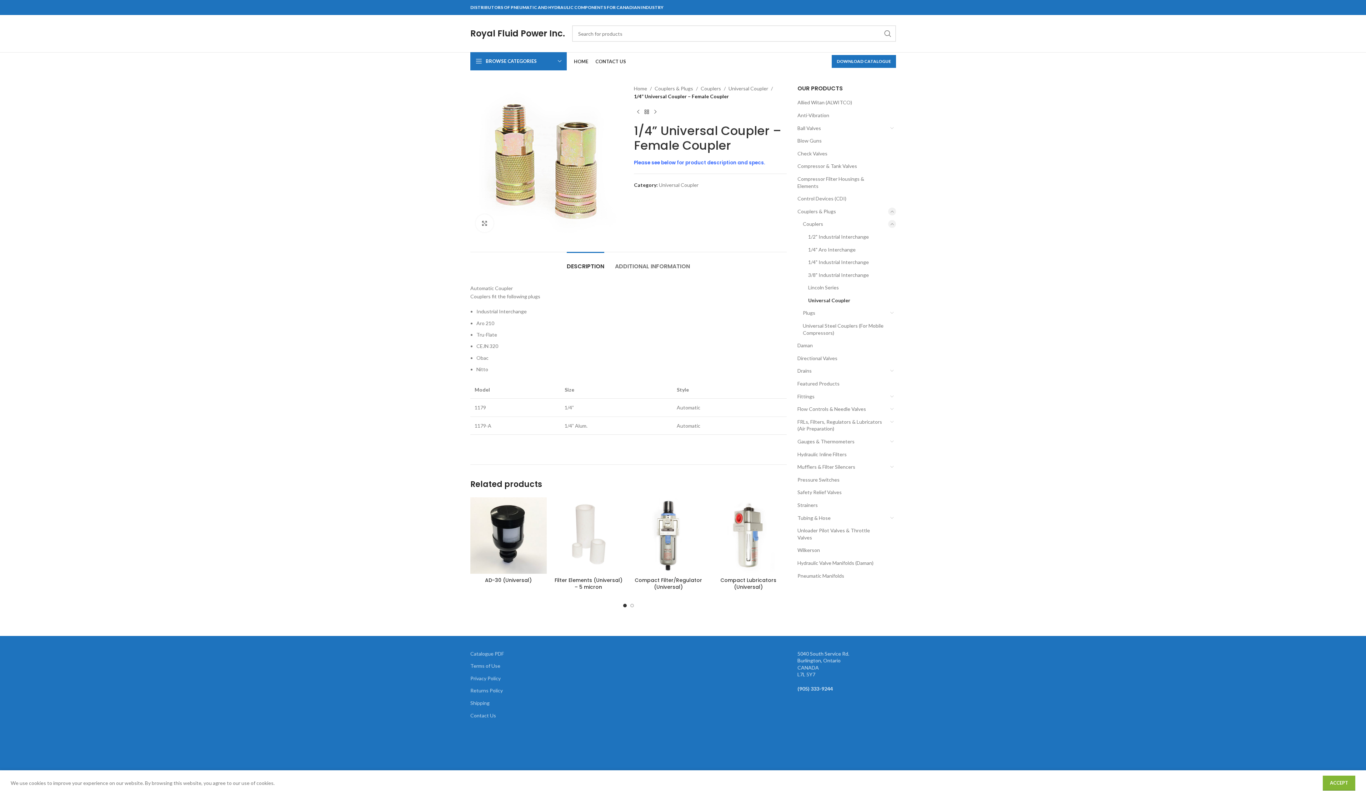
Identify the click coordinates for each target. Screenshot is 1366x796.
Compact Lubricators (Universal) (748, 584)
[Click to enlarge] (485, 223)
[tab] (585, 263)
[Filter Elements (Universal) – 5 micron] (588, 535)
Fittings (806, 396)
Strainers (807, 505)
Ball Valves (809, 128)
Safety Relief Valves (819, 492)
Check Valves (812, 153)
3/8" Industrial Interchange (838, 275)
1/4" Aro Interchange (832, 250)
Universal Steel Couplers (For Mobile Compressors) (843, 329)
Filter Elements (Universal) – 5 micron (588, 584)
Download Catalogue (864, 61)
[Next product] (655, 112)
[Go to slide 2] (632, 605)
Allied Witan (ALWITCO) (824, 102)
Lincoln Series (823, 287)
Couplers (711, 88)
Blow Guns (809, 141)
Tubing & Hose (814, 518)
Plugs (809, 313)
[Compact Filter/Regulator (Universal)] (668, 535)
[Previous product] (638, 112)
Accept (1339, 783)
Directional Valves (817, 358)
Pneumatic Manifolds (820, 576)
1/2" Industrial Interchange (838, 237)
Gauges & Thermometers (826, 441)
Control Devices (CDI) (821, 198)
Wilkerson (808, 550)
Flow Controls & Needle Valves (831, 409)
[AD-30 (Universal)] (508, 535)
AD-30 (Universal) (508, 580)
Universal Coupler (748, 88)
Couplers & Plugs (674, 88)
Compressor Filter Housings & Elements (830, 182)
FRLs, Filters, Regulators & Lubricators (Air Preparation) (839, 425)
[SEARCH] (888, 33)
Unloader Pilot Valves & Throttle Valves (833, 534)
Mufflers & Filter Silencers (826, 467)
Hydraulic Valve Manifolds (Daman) (835, 563)
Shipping (480, 703)
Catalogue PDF (487, 654)
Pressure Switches (818, 480)
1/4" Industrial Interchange (838, 262)
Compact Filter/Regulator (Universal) (668, 584)
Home (640, 88)
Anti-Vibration (813, 115)
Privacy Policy (485, 678)
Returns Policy (486, 690)
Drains (804, 371)
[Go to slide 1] (625, 605)
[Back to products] (646, 112)
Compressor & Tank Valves (827, 166)
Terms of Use (485, 666)
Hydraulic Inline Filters (822, 454)
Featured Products (818, 383)
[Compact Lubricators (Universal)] (748, 535)
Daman (805, 345)
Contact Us (483, 715)
